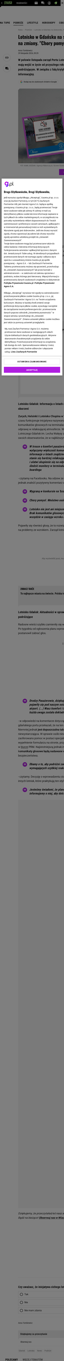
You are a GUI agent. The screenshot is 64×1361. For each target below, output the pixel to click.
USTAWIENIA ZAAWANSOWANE (31, 361)
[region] (32, 276)
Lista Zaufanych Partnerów (24, 351)
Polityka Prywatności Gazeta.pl (18, 283)
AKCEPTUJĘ (32, 370)
